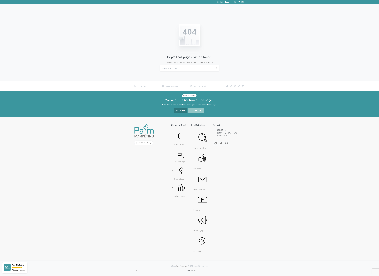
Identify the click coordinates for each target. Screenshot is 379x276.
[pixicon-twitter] (227, 86)
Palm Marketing (181, 266)
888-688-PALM (223, 2)
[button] (14, 267)
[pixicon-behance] (243, 86)
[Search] (216, 68)
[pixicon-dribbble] (239, 86)
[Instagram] (242, 2)
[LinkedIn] (239, 2)
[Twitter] (221, 143)
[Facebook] (235, 2)
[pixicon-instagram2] (231, 86)
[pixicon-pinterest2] (235, 86)
